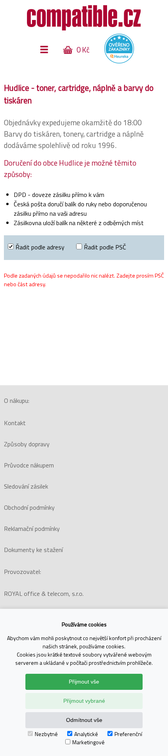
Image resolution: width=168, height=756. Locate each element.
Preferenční (128, 734)
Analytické (86, 734)
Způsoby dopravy (27, 444)
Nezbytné (46, 734)
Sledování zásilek (26, 486)
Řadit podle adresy (40, 247)
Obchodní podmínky (29, 507)
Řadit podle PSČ (105, 247)
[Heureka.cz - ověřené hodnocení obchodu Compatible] (119, 61)
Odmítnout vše (84, 720)
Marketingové (88, 742)
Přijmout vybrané (84, 701)
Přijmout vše (84, 681)
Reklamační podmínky (32, 528)
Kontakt (15, 423)
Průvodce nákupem (29, 465)
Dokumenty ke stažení (33, 549)
